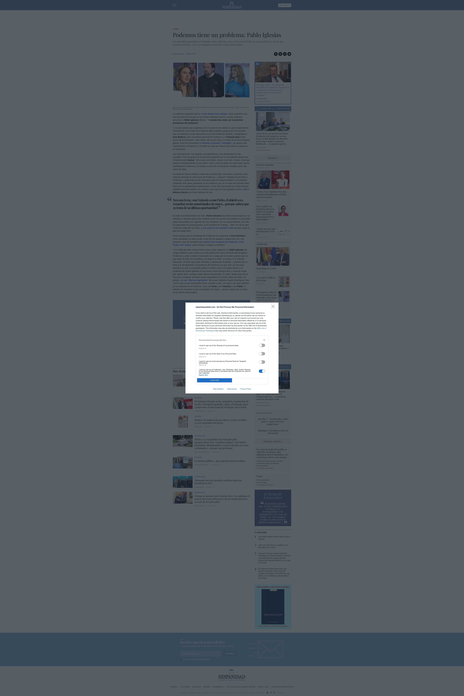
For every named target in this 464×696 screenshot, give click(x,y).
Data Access (232, 389)
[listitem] (232, 340)
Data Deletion (218, 389)
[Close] (274, 307)
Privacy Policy (245, 389)
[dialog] (232, 348)
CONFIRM (214, 380)
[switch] (262, 345)
